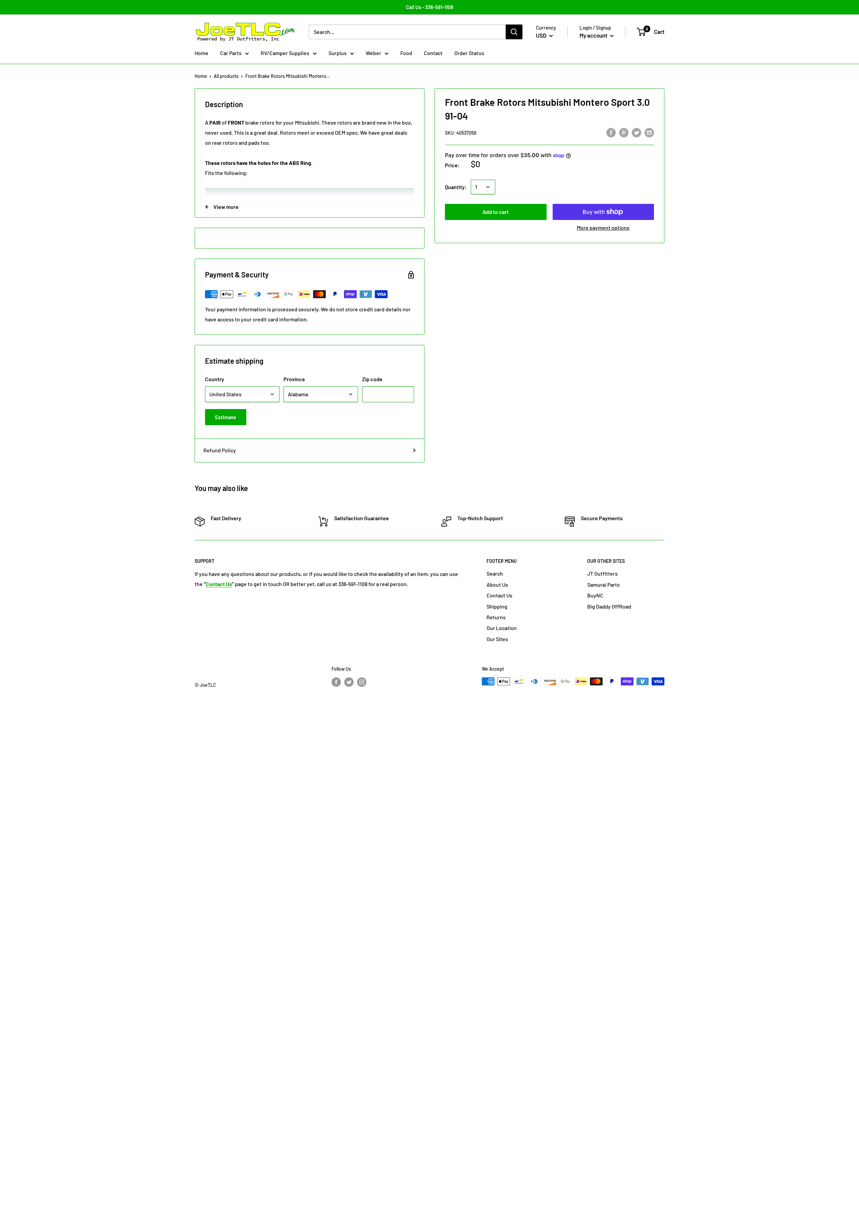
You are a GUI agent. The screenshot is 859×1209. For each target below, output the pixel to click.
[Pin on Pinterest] (623, 132)
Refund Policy (219, 450)
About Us (497, 584)
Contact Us (499, 595)
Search (495, 573)
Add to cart (496, 212)
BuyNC (595, 595)
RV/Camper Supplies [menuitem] (285, 53)
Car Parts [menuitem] (231, 53)
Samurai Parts (603, 584)
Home (201, 76)
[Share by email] (649, 132)
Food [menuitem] (406, 53)
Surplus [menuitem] (338, 53)
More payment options (603, 227)
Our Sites (497, 639)
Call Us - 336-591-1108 (429, 7)
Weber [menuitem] (373, 53)
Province (294, 379)
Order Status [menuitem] (469, 53)
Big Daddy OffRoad (609, 606)
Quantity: (456, 187)
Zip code (372, 379)
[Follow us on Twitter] (349, 682)
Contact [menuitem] (433, 53)
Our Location (502, 628)
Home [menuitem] (201, 53)
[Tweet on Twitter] (636, 132)
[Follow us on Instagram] (361, 682)
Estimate (225, 417)
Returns (496, 617)
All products (226, 76)
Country (214, 379)
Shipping (497, 606)
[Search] (514, 32)
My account (593, 35)
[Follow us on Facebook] (336, 682)
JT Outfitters (602, 573)
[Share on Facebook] (611, 132)
